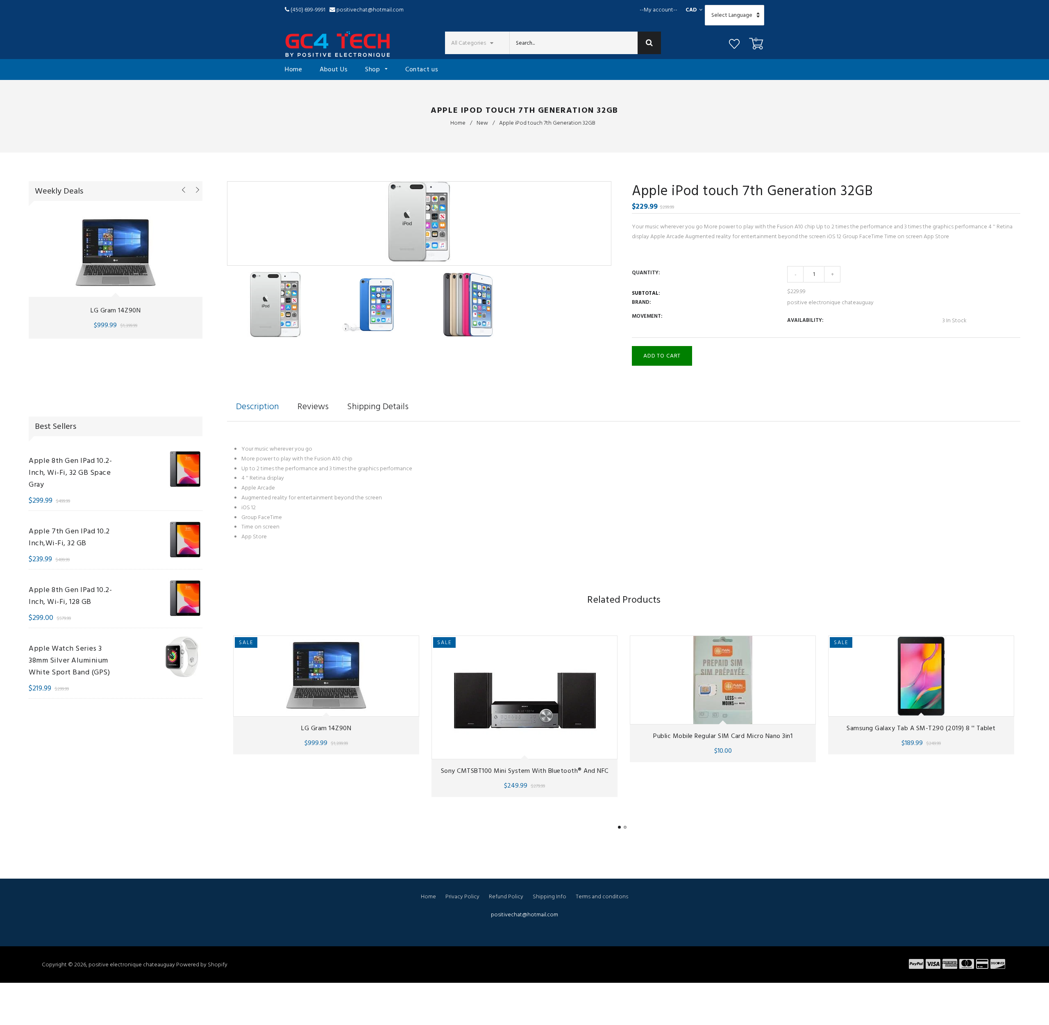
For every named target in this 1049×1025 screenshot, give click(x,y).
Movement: (647, 316)
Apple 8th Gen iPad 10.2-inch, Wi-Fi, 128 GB (70, 596)
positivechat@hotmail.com (370, 9)
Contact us (421, 69)
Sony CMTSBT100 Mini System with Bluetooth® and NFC (525, 770)
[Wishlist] (734, 45)
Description (257, 406)
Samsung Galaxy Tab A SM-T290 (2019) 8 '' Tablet (921, 728)
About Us (333, 69)
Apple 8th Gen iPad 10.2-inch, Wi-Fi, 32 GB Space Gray (70, 472)
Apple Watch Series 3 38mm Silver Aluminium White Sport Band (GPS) (69, 660)
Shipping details (378, 406)
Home (293, 69)
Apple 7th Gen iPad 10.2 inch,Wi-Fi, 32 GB (69, 537)
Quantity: (646, 272)
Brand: (641, 302)
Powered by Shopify (201, 964)
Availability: (805, 320)
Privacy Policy (462, 896)
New (482, 123)
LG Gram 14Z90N (116, 310)
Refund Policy (506, 896)
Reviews (313, 406)
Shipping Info (549, 896)
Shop (373, 69)
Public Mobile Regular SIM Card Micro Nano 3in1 (722, 736)
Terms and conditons (602, 896)
